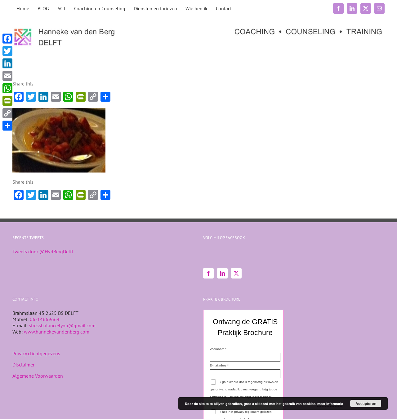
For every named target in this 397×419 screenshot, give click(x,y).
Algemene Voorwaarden (37, 376)
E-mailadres (218, 365)
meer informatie (330, 403)
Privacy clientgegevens (36, 353)
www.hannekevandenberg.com (56, 332)
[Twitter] (236, 273)
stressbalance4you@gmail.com (62, 325)
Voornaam (217, 349)
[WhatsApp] (7, 88)
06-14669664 (45, 319)
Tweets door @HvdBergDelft (42, 251)
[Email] (7, 76)
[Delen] (7, 125)
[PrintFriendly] (7, 100)
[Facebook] (208, 273)
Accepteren (365, 403)
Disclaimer (23, 364)
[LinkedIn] (222, 273)
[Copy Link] (7, 113)
